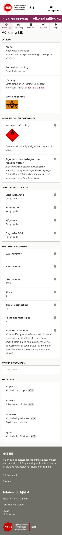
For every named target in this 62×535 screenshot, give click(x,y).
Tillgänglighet (10, 475)
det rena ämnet (36, 87)
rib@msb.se (9, 514)
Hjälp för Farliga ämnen (15, 498)
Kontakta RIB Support (14, 504)
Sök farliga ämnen (16, 18)
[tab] (6, 26)
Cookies (7, 481)
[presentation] (6, 26)
